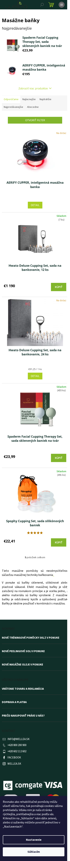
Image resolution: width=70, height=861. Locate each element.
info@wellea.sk (18, 739)
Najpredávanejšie (13, 107)
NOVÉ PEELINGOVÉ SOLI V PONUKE (23, 651)
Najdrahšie (45, 99)
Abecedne (33, 107)
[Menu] (61, 4)
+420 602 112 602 (16, 751)
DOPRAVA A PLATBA (14, 702)
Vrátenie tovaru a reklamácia (23, 689)
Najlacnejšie (29, 99)
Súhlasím (33, 852)
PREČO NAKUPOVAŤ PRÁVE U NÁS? (23, 716)
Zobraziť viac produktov (33, 88)
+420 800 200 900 (16, 745)
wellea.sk (14, 764)
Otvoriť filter (35, 120)
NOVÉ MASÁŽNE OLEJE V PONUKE (22, 665)
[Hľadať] (42, 4)
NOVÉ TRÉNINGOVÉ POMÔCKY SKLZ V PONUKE (30, 638)
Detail (35, 205)
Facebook (14, 758)
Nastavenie (33, 840)
